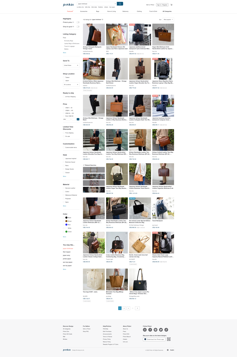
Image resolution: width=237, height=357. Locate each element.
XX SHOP (132, 259)
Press (124, 331)
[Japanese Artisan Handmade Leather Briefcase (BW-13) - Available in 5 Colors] (94, 208)
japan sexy (66, 255)
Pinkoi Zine (66, 331)
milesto (106, 7)
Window (65, 339)
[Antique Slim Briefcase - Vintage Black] (94, 106)
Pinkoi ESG (126, 334)
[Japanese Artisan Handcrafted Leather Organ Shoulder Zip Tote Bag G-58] (140, 69)
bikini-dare (94, 7)
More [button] (64, 52)
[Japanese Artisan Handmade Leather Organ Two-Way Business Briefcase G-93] (117, 174)
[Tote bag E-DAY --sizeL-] (94, 279)
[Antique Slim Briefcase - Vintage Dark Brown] (117, 69)
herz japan (112, 7)
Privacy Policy (107, 339)
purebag (108, 296)
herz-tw (154, 51)
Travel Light (109, 259)
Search (120, 4)
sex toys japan (67, 262)
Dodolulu (100, 7)
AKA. (107, 51)
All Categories (66, 328)
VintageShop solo (134, 296)
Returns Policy (107, 341)
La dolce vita (80, 7)
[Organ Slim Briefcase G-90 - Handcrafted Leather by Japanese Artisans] (163, 34)
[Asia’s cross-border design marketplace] (68, 5)
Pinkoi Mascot (127, 336)
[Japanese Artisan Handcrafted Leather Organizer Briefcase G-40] (163, 174)
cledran (85, 85)
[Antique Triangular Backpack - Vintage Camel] (94, 34)
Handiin (131, 51)
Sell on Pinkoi (150, 5)
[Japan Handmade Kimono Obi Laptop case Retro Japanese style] (117, 34)
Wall (64, 336)
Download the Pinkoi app (155, 339)
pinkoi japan (67, 259)
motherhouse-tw (87, 51)
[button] (78, 119)
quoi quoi (155, 225)
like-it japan (67, 252)
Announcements (107, 334)
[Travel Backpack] (163, 208)
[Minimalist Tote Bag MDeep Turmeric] (117, 279)
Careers (125, 339)
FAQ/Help (105, 328)
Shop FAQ (86, 331)
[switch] (71, 22)
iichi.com (125, 341)
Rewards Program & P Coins (110, 344)
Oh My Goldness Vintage (136, 225)
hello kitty (87, 7)
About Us (125, 328)
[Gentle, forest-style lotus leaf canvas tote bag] (140, 243)
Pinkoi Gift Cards (67, 334)
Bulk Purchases (107, 331)
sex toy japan (67, 265)
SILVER (85, 296)
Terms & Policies (107, 336)
